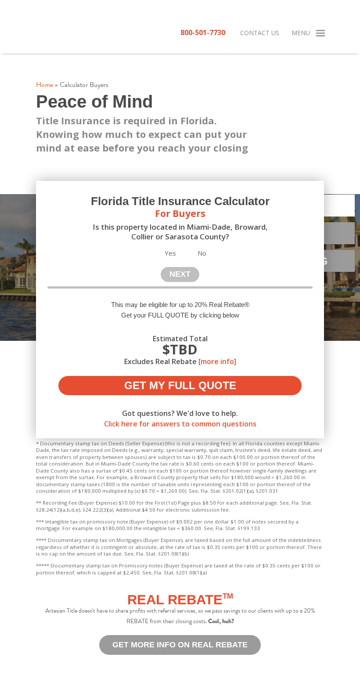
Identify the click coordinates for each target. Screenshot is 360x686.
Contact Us (259, 33)
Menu (301, 33)
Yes (170, 253)
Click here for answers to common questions (180, 424)
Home (44, 84)
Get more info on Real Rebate (180, 644)
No (202, 253)
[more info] (217, 361)
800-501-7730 (202, 32)
